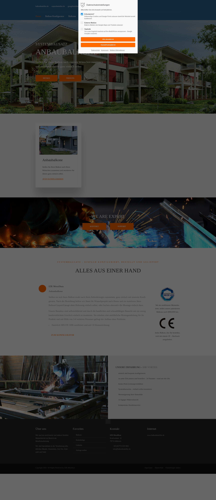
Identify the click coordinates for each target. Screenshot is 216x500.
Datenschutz (95, 50)
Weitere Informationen (117, 50)
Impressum (104, 50)
